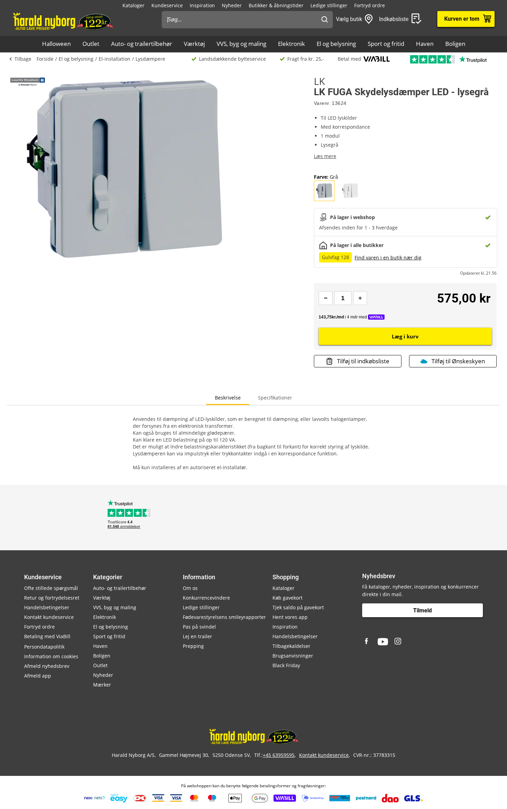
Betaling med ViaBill (47, 636)
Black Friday (286, 665)
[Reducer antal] (325, 298)
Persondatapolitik (44, 646)
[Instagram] (398, 642)
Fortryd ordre (369, 5)
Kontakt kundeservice (49, 617)
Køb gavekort (287, 597)
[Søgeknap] (324, 19)
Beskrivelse (228, 397)
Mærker (102, 684)
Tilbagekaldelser (291, 646)
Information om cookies (51, 656)
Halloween (56, 44)
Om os (190, 588)
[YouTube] (383, 642)
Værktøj (194, 44)
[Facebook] (367, 642)
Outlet (90, 44)
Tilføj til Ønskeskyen (458, 361)
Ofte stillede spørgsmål (51, 588)
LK (319, 81)
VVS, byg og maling (241, 44)
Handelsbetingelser (46, 607)
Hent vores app (290, 617)
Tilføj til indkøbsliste (363, 361)
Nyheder (232, 5)
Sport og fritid (386, 44)
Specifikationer (275, 397)
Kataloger (133, 5)
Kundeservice (167, 5)
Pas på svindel (199, 626)
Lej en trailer (197, 636)
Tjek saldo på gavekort (298, 607)
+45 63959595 (279, 755)
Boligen (455, 44)
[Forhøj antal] (360, 298)
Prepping (193, 646)
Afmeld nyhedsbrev (46, 666)
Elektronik (291, 44)
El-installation (114, 59)
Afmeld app (37, 675)
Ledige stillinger (328, 5)
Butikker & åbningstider (276, 5)
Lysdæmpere (150, 59)
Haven (425, 44)
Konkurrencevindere (206, 597)
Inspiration (202, 5)
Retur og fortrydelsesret (51, 597)
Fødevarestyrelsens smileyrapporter (224, 617)
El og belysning (336, 44)
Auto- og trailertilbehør (141, 44)
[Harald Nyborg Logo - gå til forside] (62, 21)
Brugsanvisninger (292, 655)
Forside (45, 59)
